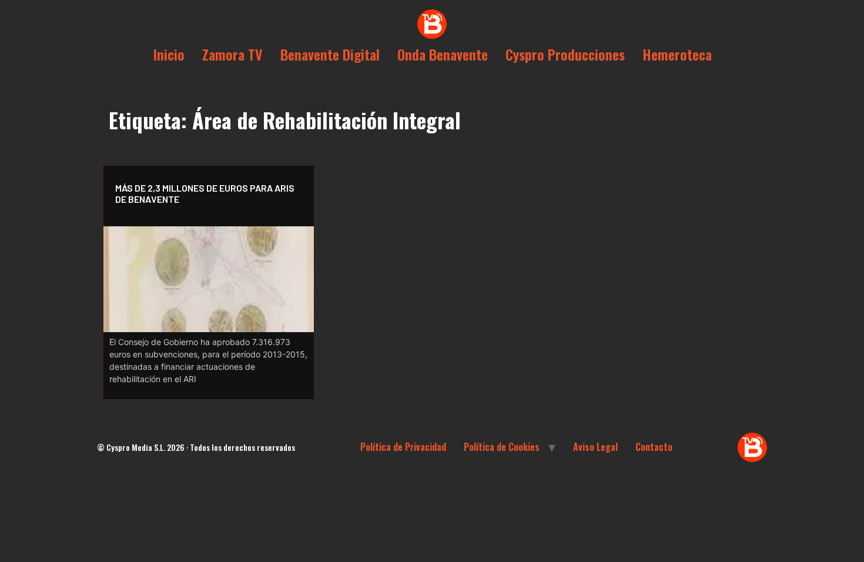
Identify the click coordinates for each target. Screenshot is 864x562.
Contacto (653, 447)
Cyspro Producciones (565, 54)
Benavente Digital (330, 54)
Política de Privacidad (403, 447)
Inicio (169, 54)
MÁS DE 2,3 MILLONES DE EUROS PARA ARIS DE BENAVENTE (204, 193)
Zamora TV (232, 54)
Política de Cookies (502, 447)
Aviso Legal (595, 447)
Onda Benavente (442, 54)
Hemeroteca (677, 54)
